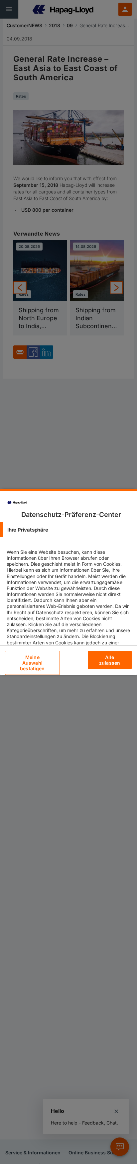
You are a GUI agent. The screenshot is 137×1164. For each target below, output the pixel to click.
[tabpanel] (69, 609)
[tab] (68, 529)
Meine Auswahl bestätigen (32, 662)
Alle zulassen (109, 660)
